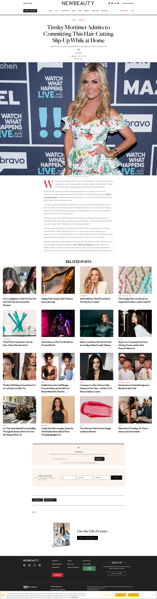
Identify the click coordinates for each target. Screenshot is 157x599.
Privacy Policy (87, 564)
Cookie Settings (89, 568)
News (43, 339)
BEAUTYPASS (124, 10)
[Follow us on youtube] (118, 3)
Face (4, 382)
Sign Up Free (116, 573)
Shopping (7, 339)
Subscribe (27, 3)
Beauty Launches (125, 296)
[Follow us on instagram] (115, 3)
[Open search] (132, 11)
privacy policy (92, 462)
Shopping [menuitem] (95, 10)
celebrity (37, 500)
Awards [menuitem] (86, 10)
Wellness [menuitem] (105, 10)
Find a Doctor (86, 561)
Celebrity (84, 296)
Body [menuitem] (74, 10)
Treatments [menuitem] (65, 10)
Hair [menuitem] (79, 10)
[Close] (154, 595)
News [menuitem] (50, 10)
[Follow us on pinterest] (112, 3)
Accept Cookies (133, 595)
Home (74, 20)
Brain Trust (70, 564)
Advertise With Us (57, 564)
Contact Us (55, 561)
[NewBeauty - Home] (78, 3)
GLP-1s (44, 296)
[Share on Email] (36, 512)
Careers (69, 561)
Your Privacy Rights (107, 595)
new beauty (50, 500)
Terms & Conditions (73, 567)
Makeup (82, 20)
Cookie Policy (56, 567)
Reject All (120, 595)
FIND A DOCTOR (30, 10)
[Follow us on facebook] (109, 3)
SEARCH (116, 477)
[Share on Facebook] (33, 512)
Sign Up (98, 459)
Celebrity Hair (124, 382)
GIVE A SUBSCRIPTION (87, 538)
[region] (78, 595)
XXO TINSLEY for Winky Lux (84, 244)
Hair (4, 296)
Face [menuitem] (56, 10)
